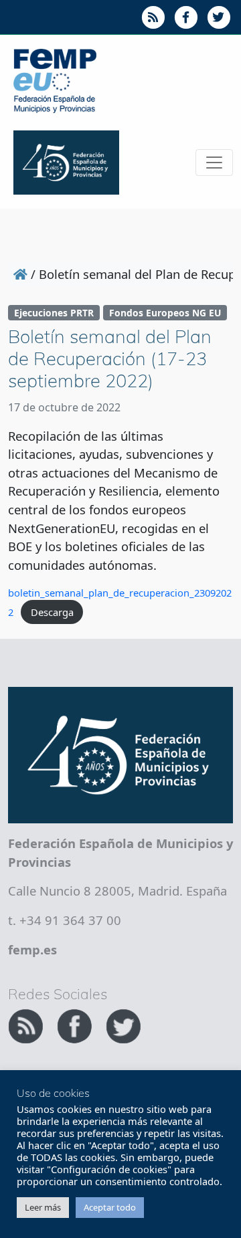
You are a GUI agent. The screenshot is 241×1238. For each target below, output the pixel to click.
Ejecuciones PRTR (54, 312)
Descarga (52, 612)
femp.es (32, 949)
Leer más (43, 1207)
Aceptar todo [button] (110, 1207)
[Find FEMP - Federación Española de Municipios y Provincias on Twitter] (123, 1023)
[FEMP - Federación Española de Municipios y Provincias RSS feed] (27, 1023)
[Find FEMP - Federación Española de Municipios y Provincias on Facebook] (76, 1023)
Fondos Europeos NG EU (165, 312)
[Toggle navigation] (214, 162)
